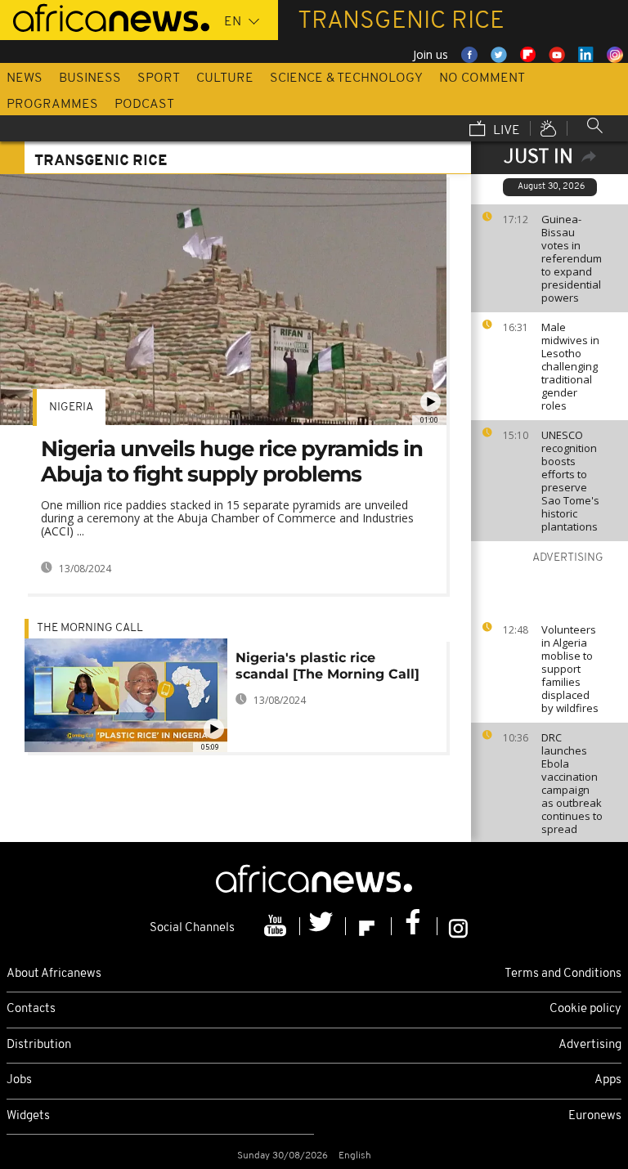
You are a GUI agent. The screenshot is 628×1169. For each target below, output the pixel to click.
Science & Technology (346, 78)
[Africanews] (104, 16)
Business (90, 78)
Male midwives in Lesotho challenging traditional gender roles (570, 366)
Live (505, 130)
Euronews (594, 1116)
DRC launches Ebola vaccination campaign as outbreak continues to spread (572, 783)
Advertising (589, 1045)
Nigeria (71, 407)
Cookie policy (585, 1009)
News (25, 78)
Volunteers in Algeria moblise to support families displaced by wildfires (570, 668)
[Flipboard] (369, 926)
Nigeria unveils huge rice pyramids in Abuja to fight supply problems (232, 461)
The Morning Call (90, 628)
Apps (607, 1080)
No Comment (482, 78)
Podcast (144, 104)
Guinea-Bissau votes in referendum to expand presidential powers (571, 258)
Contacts (31, 1009)
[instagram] (458, 926)
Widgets (28, 1116)
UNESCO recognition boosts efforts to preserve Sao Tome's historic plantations (570, 480)
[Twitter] (323, 926)
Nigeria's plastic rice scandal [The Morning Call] (327, 666)
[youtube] (277, 926)
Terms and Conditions (563, 974)
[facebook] (414, 926)
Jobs (19, 1080)
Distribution (39, 1045)
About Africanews (54, 974)
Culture (224, 78)
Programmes (52, 104)
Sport (158, 78)
